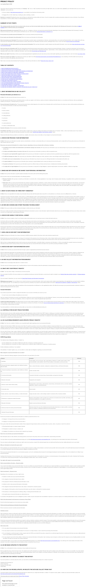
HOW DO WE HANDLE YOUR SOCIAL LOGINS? (42, 132)
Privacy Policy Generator (24, 576)
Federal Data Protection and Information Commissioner (33, 278)
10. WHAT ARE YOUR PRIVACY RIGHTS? (9, 80)
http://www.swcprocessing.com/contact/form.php (40, 439)
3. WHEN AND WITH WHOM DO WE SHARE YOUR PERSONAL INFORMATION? (17, 71)
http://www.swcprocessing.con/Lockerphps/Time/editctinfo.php (48, 56)
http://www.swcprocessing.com (17, 12)
